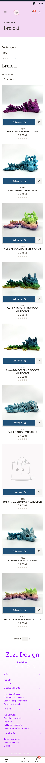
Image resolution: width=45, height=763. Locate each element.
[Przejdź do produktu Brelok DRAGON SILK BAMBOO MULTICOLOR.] (22, 282)
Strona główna (9, 22)
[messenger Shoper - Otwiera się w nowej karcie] (22, 666)
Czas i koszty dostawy (14, 697)
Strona (17, 638)
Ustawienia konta (11, 742)
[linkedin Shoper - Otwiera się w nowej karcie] (11, 666)
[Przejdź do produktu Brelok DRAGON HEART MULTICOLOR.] (22, 223)
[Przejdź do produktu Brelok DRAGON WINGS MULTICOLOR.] (22, 470)
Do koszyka (17, 122)
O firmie (7, 683)
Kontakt (7, 680)
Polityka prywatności (13, 725)
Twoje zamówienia (12, 739)
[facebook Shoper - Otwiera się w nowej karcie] (16, 666)
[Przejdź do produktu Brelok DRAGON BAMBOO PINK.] (22, 105)
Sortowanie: (8, 74)
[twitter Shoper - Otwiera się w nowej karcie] (34, 666)
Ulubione (8, 745)
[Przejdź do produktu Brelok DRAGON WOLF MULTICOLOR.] (22, 593)
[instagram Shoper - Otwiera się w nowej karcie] (28, 666)
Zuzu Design (22, 654)
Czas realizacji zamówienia (15, 700)
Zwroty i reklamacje (12, 704)
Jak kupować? (10, 714)
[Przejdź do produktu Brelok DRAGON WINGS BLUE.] (22, 406)
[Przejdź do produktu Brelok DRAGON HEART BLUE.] (22, 164)
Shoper (29, 753)
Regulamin (8, 721)
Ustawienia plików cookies (15, 728)
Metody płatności (12, 694)
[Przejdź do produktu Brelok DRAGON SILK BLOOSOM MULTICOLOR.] (22, 344)
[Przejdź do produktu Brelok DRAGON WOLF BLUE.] (22, 535)
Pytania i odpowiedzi (13, 718)
